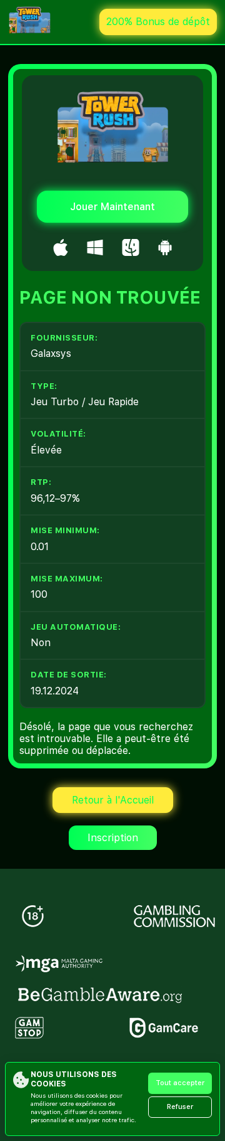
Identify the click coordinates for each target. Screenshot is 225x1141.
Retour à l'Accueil (113, 800)
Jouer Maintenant (112, 207)
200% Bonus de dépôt (158, 22)
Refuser (180, 1107)
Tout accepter (180, 1083)
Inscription (113, 838)
